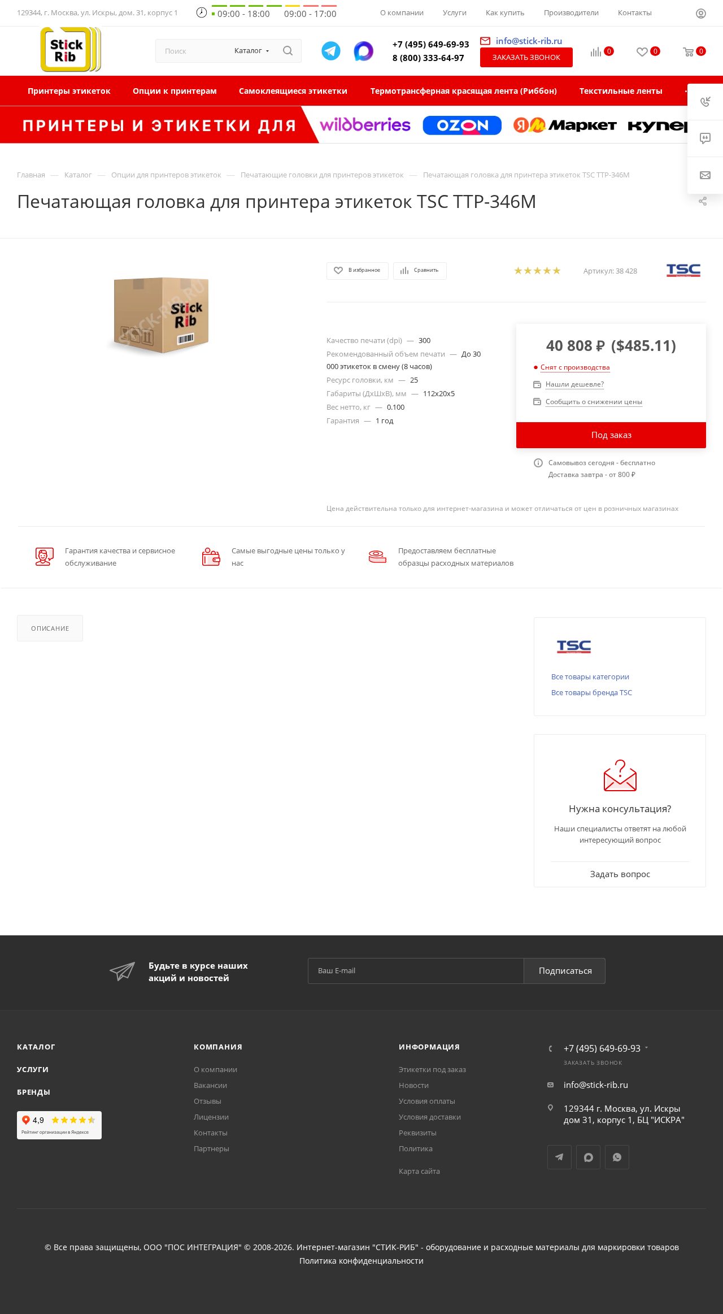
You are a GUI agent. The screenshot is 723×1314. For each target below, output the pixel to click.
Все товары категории (590, 676)
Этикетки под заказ (432, 1069)
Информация (429, 1047)
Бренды (34, 1092)
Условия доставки (430, 1117)
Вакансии (210, 1085)
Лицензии (211, 1117)
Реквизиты (418, 1132)
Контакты (211, 1132)
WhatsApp (617, 1157)
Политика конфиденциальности (361, 1261)
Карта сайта (419, 1171)
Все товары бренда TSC (591, 692)
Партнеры (211, 1148)
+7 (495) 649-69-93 (431, 44)
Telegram (559, 1157)
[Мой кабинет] (701, 14)
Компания (218, 1047)
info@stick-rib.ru (596, 1084)
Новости (414, 1085)
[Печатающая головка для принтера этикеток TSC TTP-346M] (161, 313)
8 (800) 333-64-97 (428, 57)
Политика (416, 1148)
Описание (50, 628)
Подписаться (565, 970)
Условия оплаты (427, 1101)
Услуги (33, 1069)
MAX (588, 1157)
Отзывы (207, 1101)
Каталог (36, 1047)
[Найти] (288, 51)
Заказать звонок (526, 57)
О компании (215, 1069)
